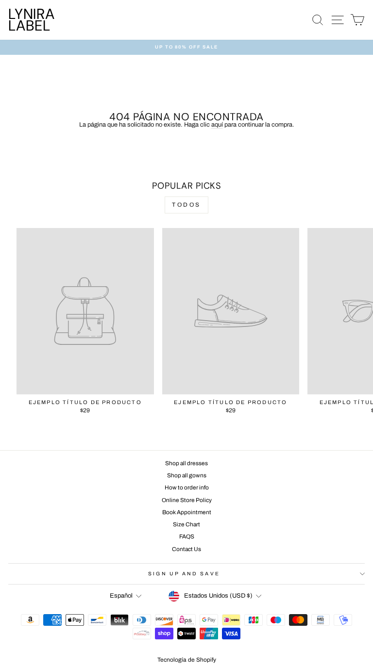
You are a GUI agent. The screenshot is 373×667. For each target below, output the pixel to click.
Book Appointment (186, 512)
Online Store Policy (187, 500)
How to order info (187, 487)
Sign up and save (184, 573)
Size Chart (186, 524)
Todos (186, 204)
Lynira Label (31, 19)
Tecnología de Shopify (186, 659)
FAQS (186, 536)
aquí (217, 124)
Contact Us (186, 549)
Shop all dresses (186, 463)
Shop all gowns (186, 475)
